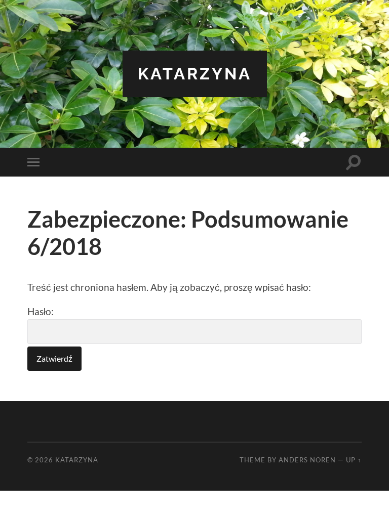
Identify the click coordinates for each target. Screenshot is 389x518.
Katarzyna (195, 73)
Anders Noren (307, 460)
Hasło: (40, 311)
